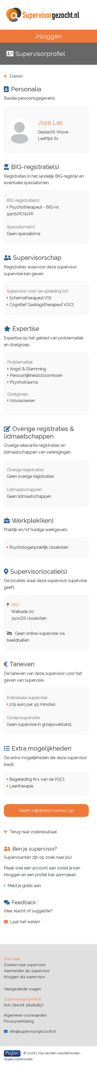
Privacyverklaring (19, 1021)
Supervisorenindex (18, 1059)
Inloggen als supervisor (24, 976)
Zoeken (16, 76)
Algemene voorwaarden (25, 1015)
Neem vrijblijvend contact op (46, 810)
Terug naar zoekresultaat (33, 831)
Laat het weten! (25, 921)
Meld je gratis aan (24, 885)
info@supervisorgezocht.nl (33, 1031)
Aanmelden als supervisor (27, 970)
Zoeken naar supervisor (25, 964)
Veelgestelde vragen (22, 989)
